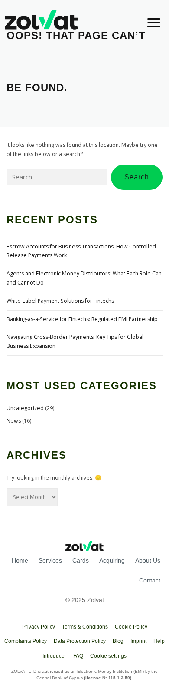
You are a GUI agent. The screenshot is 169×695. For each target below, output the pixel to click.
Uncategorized (25, 408)
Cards (80, 560)
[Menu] (148, 22)
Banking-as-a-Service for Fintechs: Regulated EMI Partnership (82, 319)
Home (20, 560)
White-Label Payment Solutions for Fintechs (60, 300)
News (13, 420)
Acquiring (112, 560)
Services (50, 560)
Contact (149, 580)
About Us (147, 560)
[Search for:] (56, 177)
